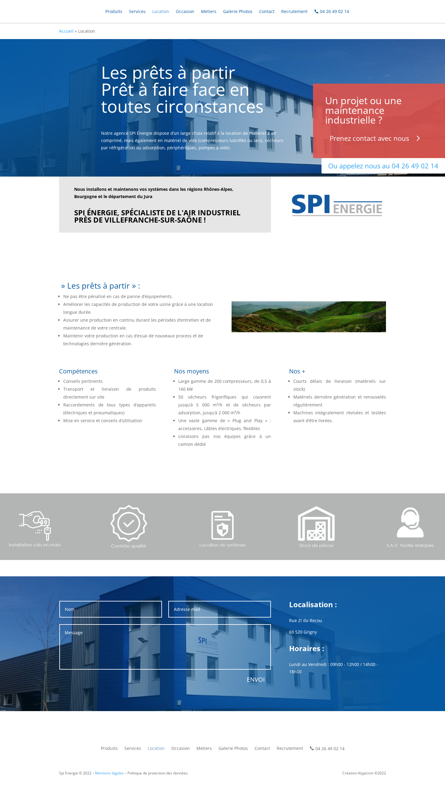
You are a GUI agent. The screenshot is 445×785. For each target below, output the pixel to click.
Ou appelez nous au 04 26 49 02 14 (383, 165)
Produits (113, 11)
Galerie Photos (237, 11)
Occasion (185, 11)
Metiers (208, 11)
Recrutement (294, 11)
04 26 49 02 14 (334, 11)
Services (137, 11)
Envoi (256, 679)
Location (160, 11)
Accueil (66, 31)
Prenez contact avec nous (369, 138)
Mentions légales (109, 773)
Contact (267, 11)
